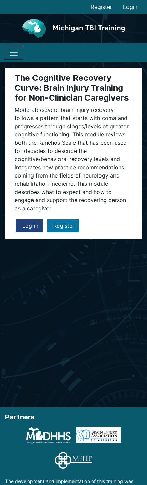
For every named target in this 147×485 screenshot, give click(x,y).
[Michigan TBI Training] (73, 28)
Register (101, 6)
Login (130, 6)
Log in (29, 225)
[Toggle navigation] (13, 53)
